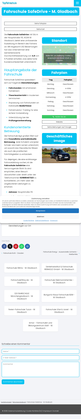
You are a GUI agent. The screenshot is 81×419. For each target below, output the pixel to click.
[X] (10, 246)
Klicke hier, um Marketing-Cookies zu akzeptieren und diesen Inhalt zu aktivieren (59, 58)
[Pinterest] (15, 246)
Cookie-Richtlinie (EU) (34, 411)
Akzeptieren (40, 211)
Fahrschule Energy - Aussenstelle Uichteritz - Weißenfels (60, 253)
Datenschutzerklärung (42, 220)
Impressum (54, 220)
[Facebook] (4, 246)
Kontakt (56, 411)
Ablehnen (40, 216)
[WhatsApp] (21, 246)
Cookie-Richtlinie (28, 220)
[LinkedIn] (27, 246)
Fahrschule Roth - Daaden (13, 253)
